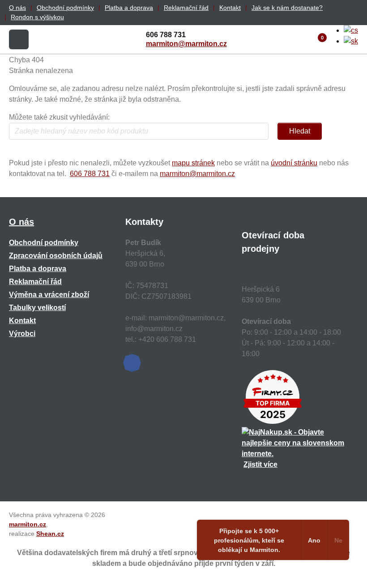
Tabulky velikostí (37, 307)
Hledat (299, 131)
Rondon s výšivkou (37, 17)
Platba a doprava (129, 7)
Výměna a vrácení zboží (49, 294)
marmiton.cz (27, 524)
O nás (17, 7)
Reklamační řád (186, 7)
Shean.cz (50, 533)
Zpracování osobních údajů (55, 255)
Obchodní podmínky (65, 7)
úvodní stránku (294, 163)
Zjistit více (260, 464)
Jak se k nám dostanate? (287, 7)
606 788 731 (90, 173)
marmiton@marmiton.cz (186, 43)
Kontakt (230, 7)
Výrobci (22, 333)
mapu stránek (193, 163)
